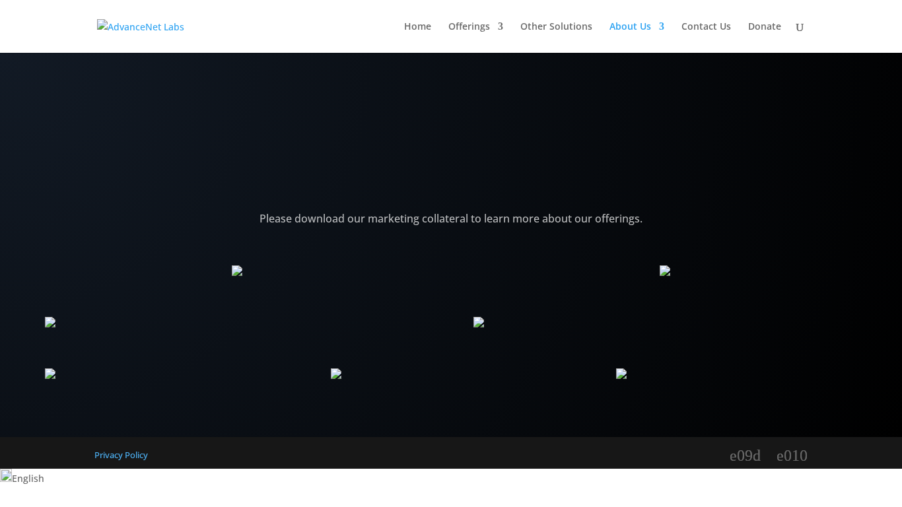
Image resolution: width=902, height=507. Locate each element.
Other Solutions (556, 27)
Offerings (469, 27)
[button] (451, 478)
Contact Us (706, 27)
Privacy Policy (121, 455)
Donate (764, 27)
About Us (630, 27)
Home (417, 27)
